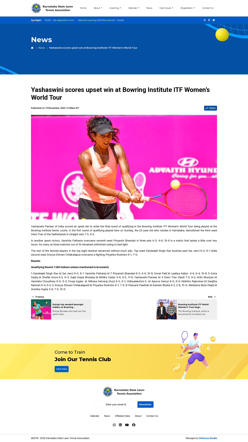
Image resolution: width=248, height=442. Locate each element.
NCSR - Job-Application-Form (59, 20)
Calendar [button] (133, 8)
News (41, 47)
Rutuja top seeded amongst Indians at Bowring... (68, 305)
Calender (94, 415)
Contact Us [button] (207, 8)
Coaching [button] (114, 8)
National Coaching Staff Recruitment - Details (101, 20)
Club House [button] (165, 8)
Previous (39, 297)
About (138, 415)
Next (210, 297)
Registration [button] (187, 8)
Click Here (61, 369)
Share (212, 108)
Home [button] (83, 8)
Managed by (201, 438)
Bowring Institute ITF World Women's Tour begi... (193, 305)
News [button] (149, 8)
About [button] (97, 8)
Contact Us (152, 415)
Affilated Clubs (122, 415)
